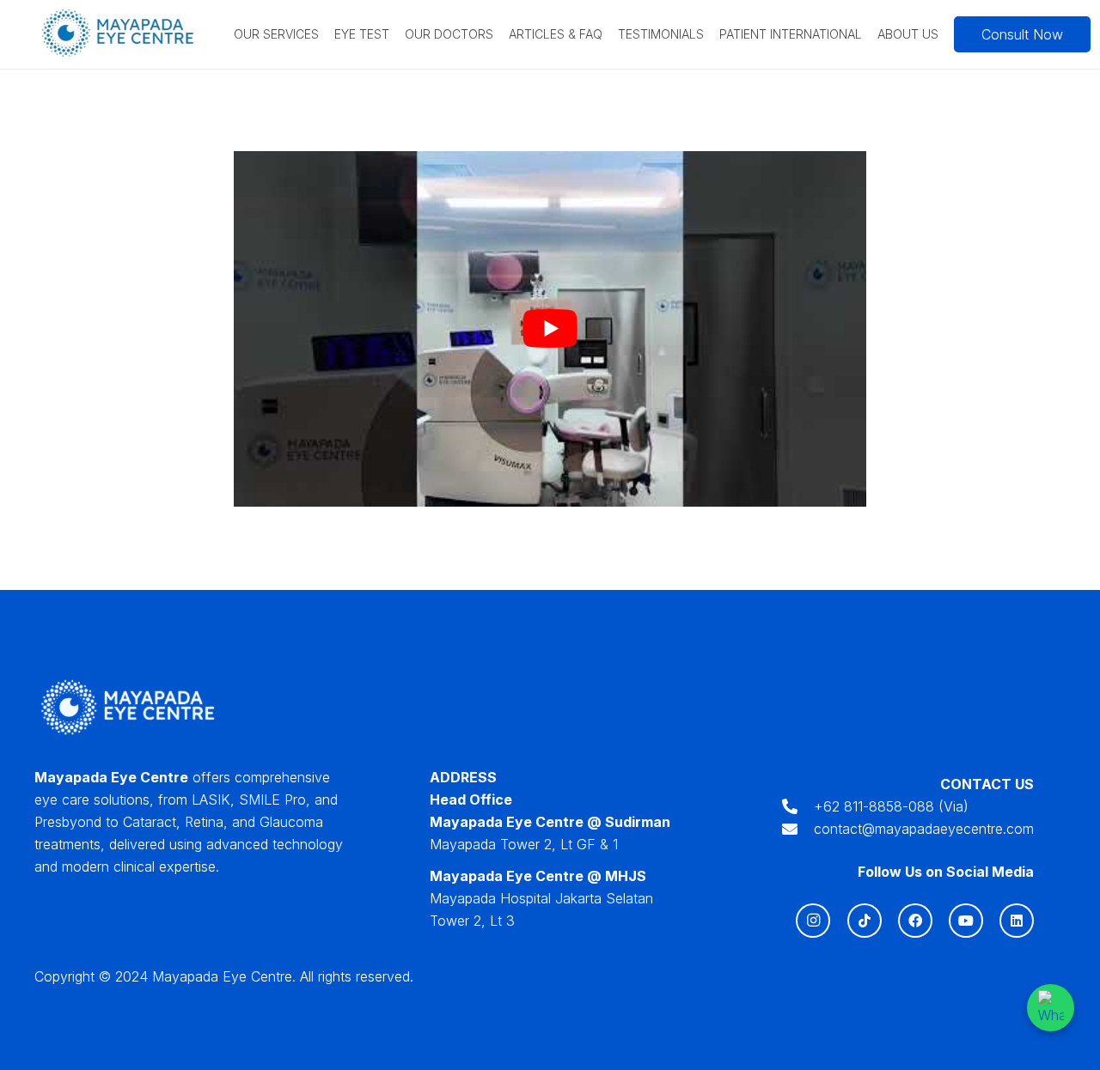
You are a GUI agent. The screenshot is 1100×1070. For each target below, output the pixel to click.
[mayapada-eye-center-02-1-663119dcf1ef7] (119, 35)
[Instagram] (813, 920)
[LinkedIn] (1016, 920)
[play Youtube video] (550, 329)
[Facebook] (915, 920)
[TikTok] (864, 920)
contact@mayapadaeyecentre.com (924, 828)
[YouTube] (966, 920)
